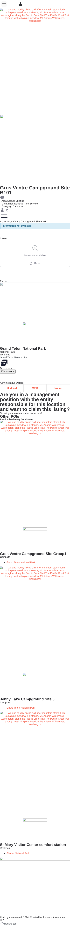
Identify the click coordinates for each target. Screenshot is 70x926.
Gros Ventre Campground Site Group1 (33, 554)
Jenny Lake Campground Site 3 (27, 699)
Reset (37, 263)
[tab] (8, 371)
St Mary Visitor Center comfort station (33, 845)
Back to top (10, 923)
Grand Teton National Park (23, 348)
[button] (4, 4)
